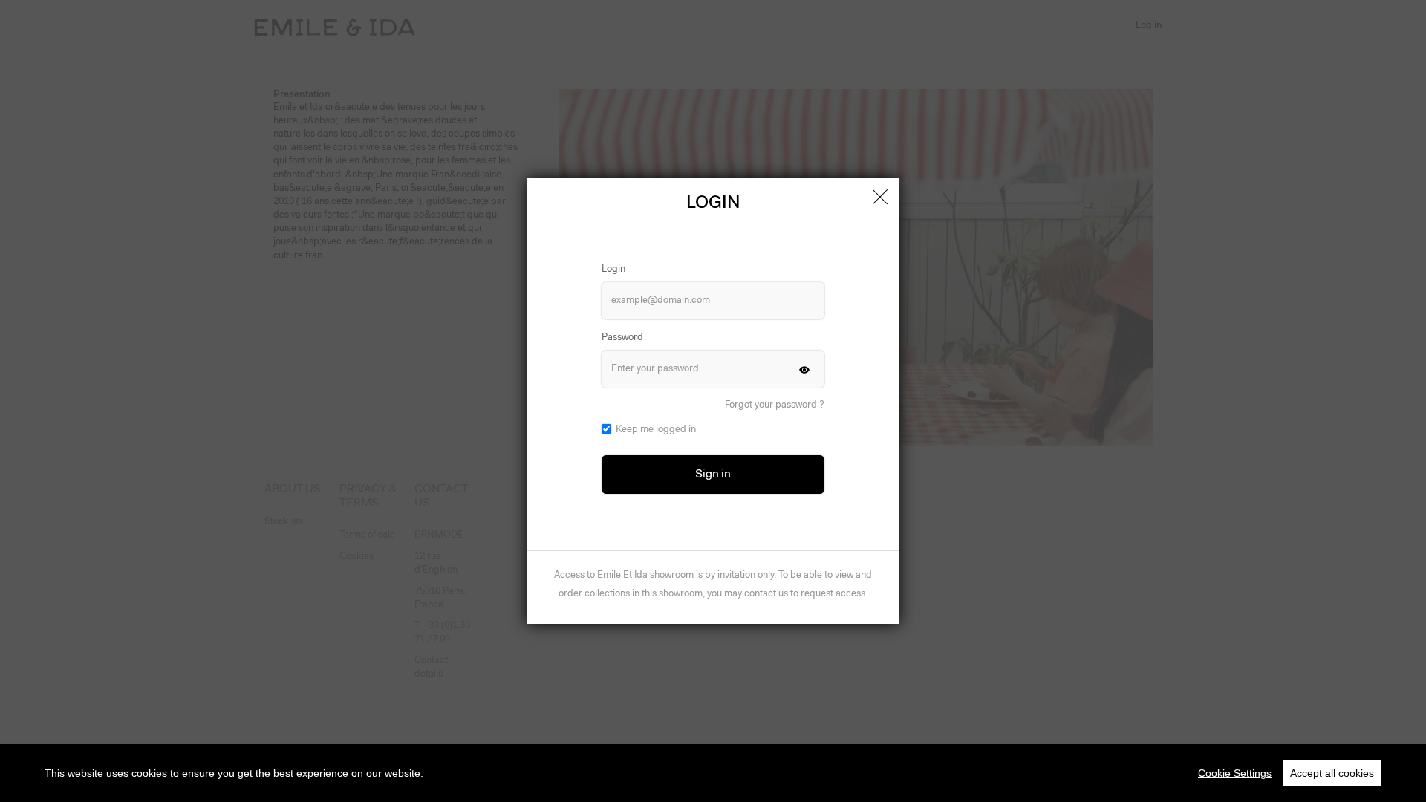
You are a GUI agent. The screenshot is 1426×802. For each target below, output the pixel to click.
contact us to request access (804, 594)
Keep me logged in (656, 429)
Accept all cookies (1332, 773)
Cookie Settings (1235, 773)
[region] (713, 773)
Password (622, 337)
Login (613, 269)
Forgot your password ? (774, 405)
